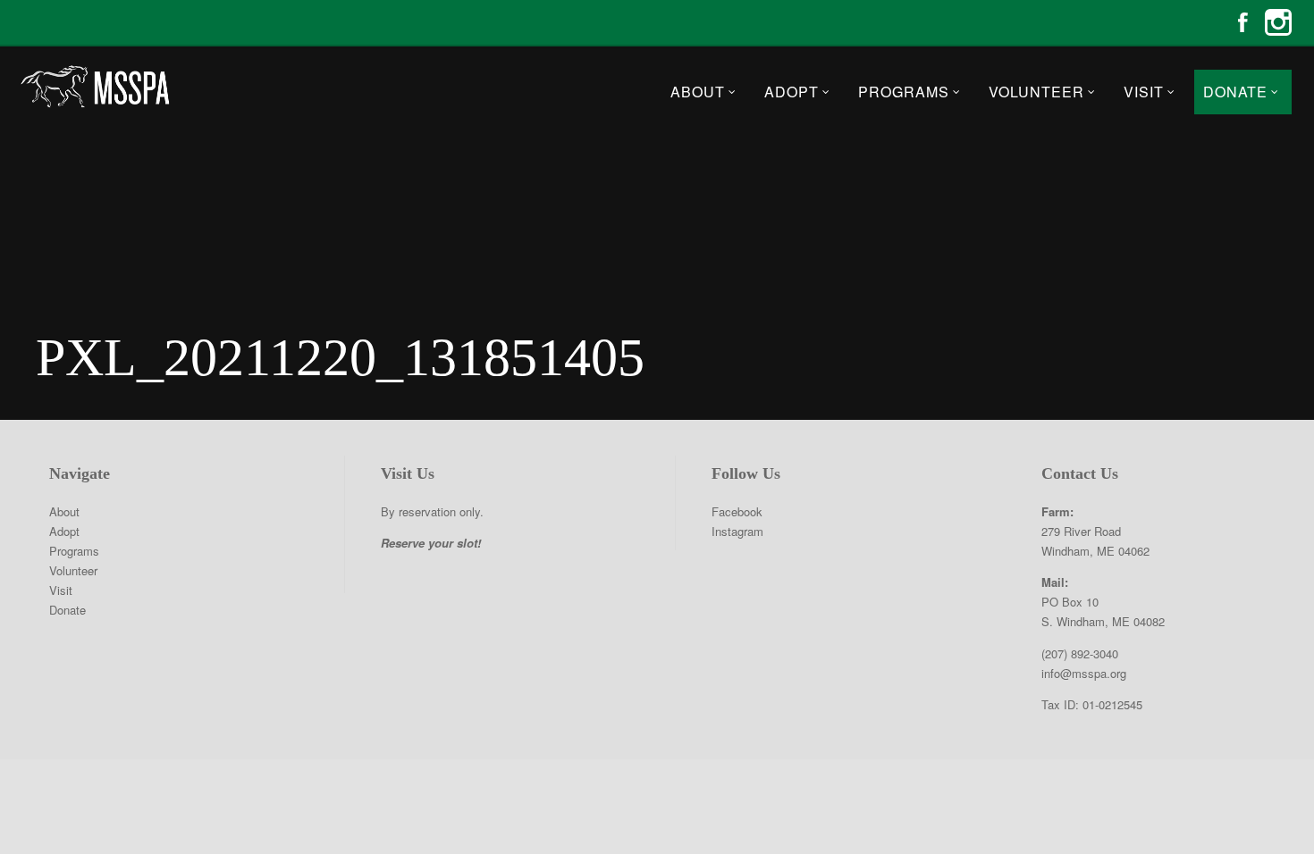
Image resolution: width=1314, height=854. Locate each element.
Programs (903, 91)
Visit (1144, 91)
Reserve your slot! (431, 542)
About (697, 91)
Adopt (791, 91)
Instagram (1278, 22)
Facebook (1242, 22)
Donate (1235, 91)
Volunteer (1036, 91)
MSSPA (94, 87)
